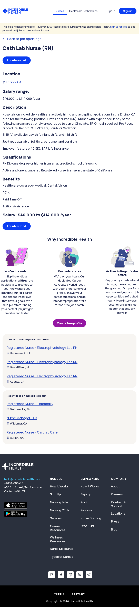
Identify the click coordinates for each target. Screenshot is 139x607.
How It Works (59, 486)
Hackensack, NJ (20, 353)
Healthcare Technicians (83, 11)
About (115, 486)
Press (115, 521)
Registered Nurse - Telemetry (30, 403)
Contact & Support (118, 504)
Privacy (78, 593)
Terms (59, 593)
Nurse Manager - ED (22, 418)
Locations (118, 513)
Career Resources (57, 528)
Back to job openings (24, 39)
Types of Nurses (61, 557)
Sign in (111, 11)
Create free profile (69, 323)
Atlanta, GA (17, 381)
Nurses (59, 11)
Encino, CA (13, 82)
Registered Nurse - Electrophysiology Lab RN (42, 347)
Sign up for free (118, 26)
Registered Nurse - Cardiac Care (32, 432)
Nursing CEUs (59, 510)
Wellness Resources (57, 539)
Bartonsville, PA (20, 409)
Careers (117, 494)
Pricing (85, 502)
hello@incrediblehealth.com (22, 479)
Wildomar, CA (18, 423)
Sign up (127, 11)
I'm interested (16, 60)
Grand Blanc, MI (19, 367)
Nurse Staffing (91, 518)
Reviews (86, 510)
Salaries (56, 518)
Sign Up (55, 494)
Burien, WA (17, 438)
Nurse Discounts (61, 549)
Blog (114, 529)
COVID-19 (87, 526)
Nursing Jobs (59, 502)
